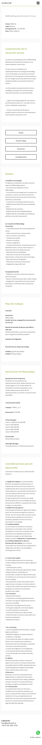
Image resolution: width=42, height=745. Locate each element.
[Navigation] (38, 3)
